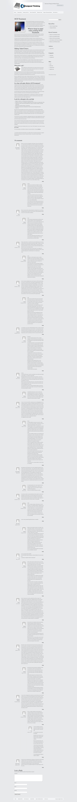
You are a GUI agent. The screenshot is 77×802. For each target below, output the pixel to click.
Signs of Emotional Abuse (47, 12)
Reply (43, 181)
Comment (16, 773)
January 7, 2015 (24, 426)
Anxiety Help (19, 12)
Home (15, 12)
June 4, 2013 (18, 215)
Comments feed (52, 67)
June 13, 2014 (24, 397)
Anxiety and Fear (26, 12)
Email (15, 786)
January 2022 (51, 48)
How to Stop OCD (33, 12)
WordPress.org (52, 69)
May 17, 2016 (18, 559)
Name (15, 782)
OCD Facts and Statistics (56, 38)
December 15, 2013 (23, 261)
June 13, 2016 (24, 567)
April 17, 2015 (24, 490)
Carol (19, 246)
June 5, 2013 (24, 223)
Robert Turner (17, 763)
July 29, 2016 (24, 627)
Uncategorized (52, 57)
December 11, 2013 (17, 247)
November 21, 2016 (17, 701)
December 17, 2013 (17, 286)
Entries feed (51, 65)
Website (15, 790)
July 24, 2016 (18, 603)
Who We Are (55, 12)
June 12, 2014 (18, 378)
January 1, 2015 (18, 407)
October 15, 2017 (29, 732)
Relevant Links (39, 12)
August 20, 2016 (18, 650)
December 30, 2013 (17, 333)
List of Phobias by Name (56, 34)
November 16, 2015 (17, 499)
